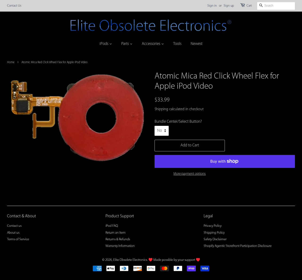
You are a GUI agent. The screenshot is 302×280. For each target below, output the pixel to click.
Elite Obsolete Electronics (130, 260)
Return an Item (115, 233)
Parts (125, 44)
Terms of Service (18, 239)
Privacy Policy (213, 226)
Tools (177, 44)
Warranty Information (120, 246)
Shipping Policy (214, 233)
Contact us (14, 226)
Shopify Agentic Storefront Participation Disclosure (238, 246)
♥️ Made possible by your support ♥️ (174, 260)
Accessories (151, 44)
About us (13, 233)
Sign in (212, 6)
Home (10, 62)
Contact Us (14, 6)
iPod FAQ (111, 226)
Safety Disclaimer (215, 239)
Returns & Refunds (117, 239)
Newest (196, 44)
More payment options (189, 174)
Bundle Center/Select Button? (178, 122)
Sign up (229, 6)
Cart (249, 6)
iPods (104, 44)
